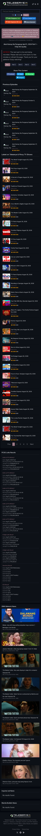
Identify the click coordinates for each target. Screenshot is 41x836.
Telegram (21, 77)
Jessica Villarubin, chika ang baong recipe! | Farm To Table (20, 649)
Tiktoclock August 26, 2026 (19, 382)
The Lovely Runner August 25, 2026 (22, 418)
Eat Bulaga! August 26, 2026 (19, 356)
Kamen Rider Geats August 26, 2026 (22, 409)
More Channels (30, 22)
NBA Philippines (14, 18)
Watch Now (15, 94)
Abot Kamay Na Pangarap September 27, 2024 (24, 145)
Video (18, 15)
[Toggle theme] (35, 4)
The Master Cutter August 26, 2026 (21, 212)
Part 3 (20, 64)
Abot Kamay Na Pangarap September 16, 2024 (24, 112)
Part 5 (33, 64)
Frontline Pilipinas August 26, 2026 (21, 230)
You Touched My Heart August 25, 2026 (23, 435)
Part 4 (27, 64)
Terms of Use (25, 829)
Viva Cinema (30, 18)
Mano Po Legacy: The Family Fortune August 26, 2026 (24, 311)
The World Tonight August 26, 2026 (21, 159)
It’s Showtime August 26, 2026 (20, 365)
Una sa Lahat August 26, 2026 (20, 257)
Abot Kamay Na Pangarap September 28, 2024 (24, 134)
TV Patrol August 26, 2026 (19, 221)
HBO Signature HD (14, 22)
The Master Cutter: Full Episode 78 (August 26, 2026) (18, 739)
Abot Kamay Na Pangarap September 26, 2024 (24, 90)
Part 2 (14, 64)
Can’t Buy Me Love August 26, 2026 (22, 329)
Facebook (11, 74)
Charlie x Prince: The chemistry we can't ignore (16, 760)
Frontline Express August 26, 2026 (21, 391)
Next (31, 444)
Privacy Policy (16, 829)
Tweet (21, 74)
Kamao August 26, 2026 (18, 321)
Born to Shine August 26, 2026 (20, 347)
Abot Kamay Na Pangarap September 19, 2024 (24, 123)
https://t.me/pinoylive (30, 36)
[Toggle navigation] (37, 4)
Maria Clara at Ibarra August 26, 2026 (22, 292)
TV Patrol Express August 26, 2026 (21, 274)
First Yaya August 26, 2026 (19, 168)
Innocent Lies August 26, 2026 (20, 400)
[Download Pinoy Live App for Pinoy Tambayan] (24, 832)
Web (13, 15)
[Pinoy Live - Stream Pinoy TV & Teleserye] (15, 5)
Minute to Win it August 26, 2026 (21, 265)
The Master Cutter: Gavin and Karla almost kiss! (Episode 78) (20, 717)
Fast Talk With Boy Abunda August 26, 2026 (24, 301)
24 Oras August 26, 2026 (18, 239)
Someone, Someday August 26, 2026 (22, 195)
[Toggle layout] (33, 4)
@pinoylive (17, 30)
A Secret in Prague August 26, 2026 (22, 177)
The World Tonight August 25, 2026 (21, 427)
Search (26, 15)
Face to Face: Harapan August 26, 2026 (23, 374)
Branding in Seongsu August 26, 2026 (22, 283)
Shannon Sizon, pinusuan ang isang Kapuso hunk (17, 781)
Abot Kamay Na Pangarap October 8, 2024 (23, 101)
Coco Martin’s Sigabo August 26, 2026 (22, 204)
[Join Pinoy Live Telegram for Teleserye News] (20, 832)
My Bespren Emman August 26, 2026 (22, 338)
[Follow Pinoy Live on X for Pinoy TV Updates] (17, 832)
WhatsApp (30, 74)
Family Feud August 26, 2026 (20, 248)
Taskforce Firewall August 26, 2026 (22, 186)
